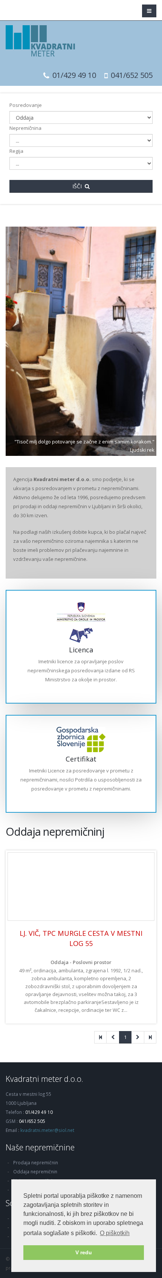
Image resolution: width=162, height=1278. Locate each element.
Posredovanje (25, 105)
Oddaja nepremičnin (35, 1171)
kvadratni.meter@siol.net (47, 1130)
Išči (78, 186)
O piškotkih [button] (115, 1233)
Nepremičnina (25, 128)
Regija (16, 151)
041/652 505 (132, 75)
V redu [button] (83, 1252)
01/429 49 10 (74, 75)
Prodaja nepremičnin (35, 1162)
